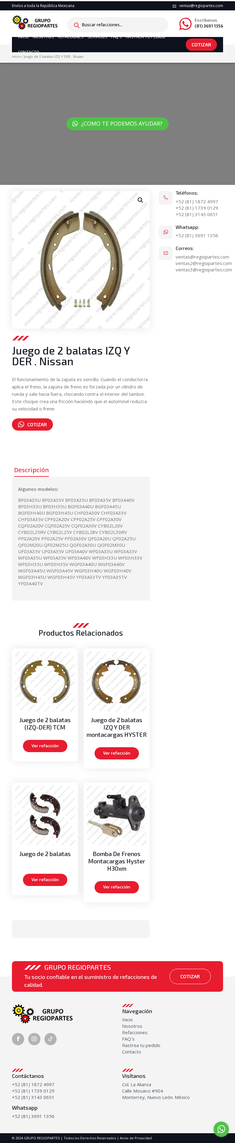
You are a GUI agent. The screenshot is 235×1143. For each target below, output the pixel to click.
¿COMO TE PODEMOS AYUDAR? (121, 123)
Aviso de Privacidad (136, 1138)
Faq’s (116, 36)
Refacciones (71, 36)
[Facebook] (18, 1039)
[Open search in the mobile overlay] (117, 24)
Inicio (23, 36)
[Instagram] (34, 1039)
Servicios (97, 36)
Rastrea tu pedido (141, 1045)
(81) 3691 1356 (209, 23)
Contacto (28, 52)
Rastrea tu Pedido (145, 36)
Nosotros (43, 36)
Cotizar (201, 44)
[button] (140, 200)
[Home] (35, 21)
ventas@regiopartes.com (201, 5)
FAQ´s (128, 1039)
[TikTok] (50, 1039)
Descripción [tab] (31, 470)
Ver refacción (45, 745)
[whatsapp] (221, 1129)
